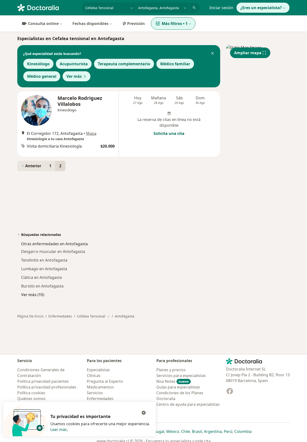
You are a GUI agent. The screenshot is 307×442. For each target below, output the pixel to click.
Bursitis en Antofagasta (42, 286)
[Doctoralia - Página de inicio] (47, 7)
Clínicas (93, 375)
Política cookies (31, 392)
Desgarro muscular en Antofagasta (53, 251)
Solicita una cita (169, 133)
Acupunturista (74, 63)
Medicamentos (100, 387)
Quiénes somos (31, 398)
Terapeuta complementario (124, 63)
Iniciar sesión (221, 7)
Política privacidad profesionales (46, 387)
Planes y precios (171, 369)
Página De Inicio (30, 316)
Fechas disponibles (90, 23)
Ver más (74, 76)
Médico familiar (175, 63)
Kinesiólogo (38, 63)
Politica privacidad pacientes (43, 381)
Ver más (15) (32, 294)
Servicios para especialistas (181, 375)
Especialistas (98, 369)
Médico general (41, 76)
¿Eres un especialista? (261, 7)
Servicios (95, 392)
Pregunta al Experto (105, 381)
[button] (212, 54)
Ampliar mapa (247, 52)
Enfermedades (60, 316)
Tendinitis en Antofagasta (44, 260)
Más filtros (175, 23)
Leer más (58, 429)
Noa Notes (172, 381)
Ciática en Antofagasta (41, 277)
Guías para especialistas (178, 387)
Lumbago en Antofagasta (44, 268)
